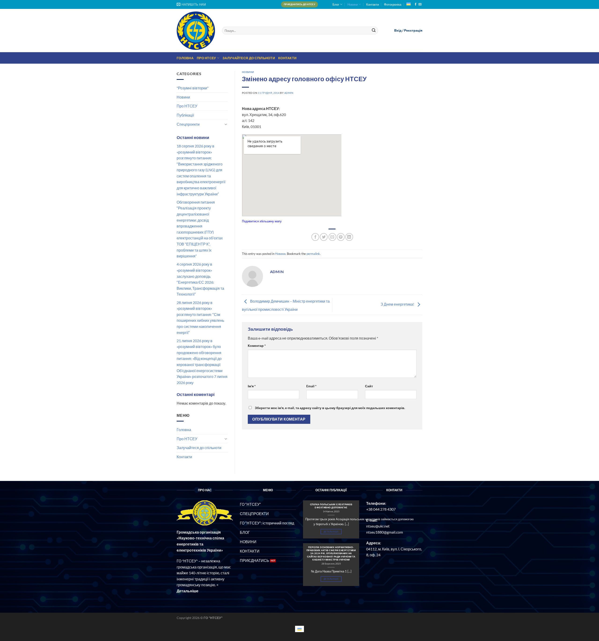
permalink (313, 254)
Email (311, 386)
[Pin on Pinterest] (341, 237)
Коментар (257, 346)
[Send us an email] (420, 4)
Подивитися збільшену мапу (262, 221)
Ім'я (252, 386)
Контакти (372, 4)
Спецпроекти (188, 124)
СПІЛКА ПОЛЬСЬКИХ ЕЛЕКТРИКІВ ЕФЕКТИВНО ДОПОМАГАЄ (331, 506)
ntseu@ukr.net (378, 526)
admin (288, 92)
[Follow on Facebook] (415, 4)
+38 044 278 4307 (381, 509)
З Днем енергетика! (398, 304)
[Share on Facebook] (315, 237)
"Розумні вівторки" (192, 88)
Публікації (185, 115)
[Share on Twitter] (324, 237)
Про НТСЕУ (206, 58)
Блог (335, 4)
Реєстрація (413, 30)
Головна (185, 58)
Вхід (398, 30)
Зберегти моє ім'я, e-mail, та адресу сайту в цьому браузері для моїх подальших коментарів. (330, 408)
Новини (352, 4)
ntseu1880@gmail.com (384, 532)
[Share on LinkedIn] (349, 237)
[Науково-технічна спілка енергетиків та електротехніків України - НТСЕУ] (196, 30)
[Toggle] (226, 124)
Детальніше (331, 531)
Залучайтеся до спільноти (249, 58)
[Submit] (374, 31)
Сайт (369, 386)
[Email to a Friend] (332, 237)
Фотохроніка (392, 4)
